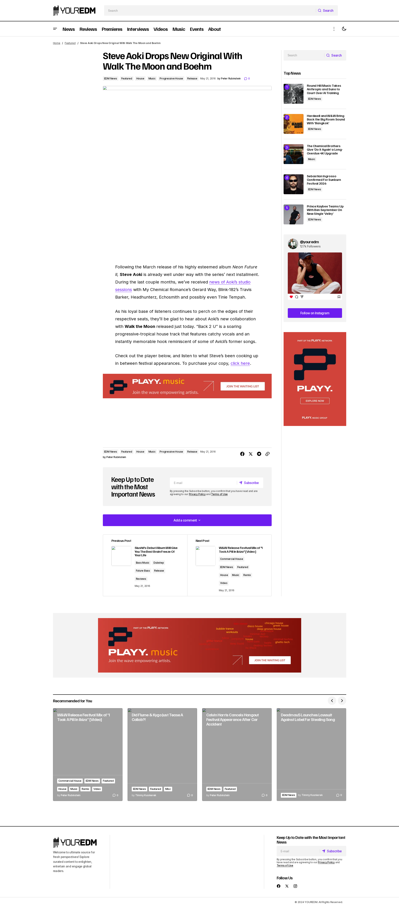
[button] (55, 28)
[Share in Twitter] (251, 454)
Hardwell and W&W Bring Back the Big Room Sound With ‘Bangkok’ (326, 119)
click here (240, 363)
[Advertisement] (315, 379)
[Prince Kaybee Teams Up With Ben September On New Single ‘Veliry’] (293, 214)
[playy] (187, 386)
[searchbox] (210, 10)
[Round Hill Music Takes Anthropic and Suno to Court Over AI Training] (293, 94)
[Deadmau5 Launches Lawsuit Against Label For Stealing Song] (311, 754)
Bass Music (143, 562)
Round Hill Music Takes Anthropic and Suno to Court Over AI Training (324, 89)
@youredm (309, 241)
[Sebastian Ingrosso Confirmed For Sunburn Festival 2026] (293, 184)
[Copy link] (267, 454)
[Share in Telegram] (259, 454)
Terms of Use (219, 494)
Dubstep (159, 562)
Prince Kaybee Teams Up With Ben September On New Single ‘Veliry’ (325, 210)
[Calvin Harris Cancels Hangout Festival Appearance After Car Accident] (237, 754)
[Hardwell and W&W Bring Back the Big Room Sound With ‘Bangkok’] (293, 124)
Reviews (141, 578)
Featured (70, 43)
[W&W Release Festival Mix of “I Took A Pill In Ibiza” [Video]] (88, 754)
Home (56, 43)
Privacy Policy (197, 494)
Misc (168, 789)
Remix (247, 575)
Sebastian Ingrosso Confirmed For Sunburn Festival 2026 (324, 179)
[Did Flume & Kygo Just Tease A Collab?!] (162, 754)
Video (223, 583)
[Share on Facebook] (242, 454)
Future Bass (143, 570)
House (140, 78)
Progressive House (171, 78)
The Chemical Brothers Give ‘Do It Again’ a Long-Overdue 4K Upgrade (325, 149)
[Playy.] (199, 645)
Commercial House (231, 558)
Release (192, 78)
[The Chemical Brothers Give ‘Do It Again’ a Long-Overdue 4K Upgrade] (293, 154)
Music (152, 78)
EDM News (110, 78)
